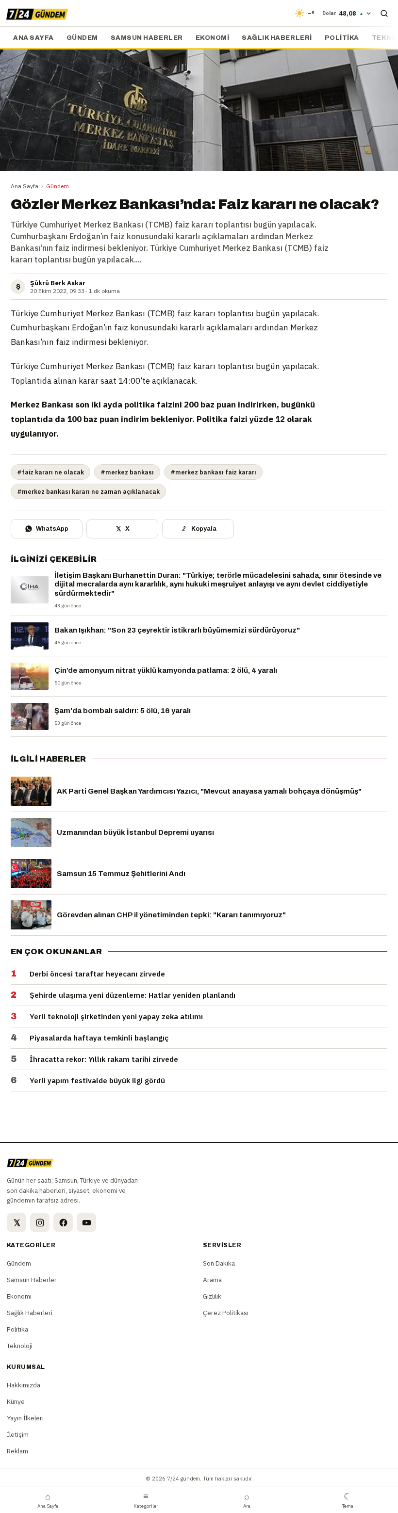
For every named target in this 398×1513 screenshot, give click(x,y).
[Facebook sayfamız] (63, 1222)
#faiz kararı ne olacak (50, 472)
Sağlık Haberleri (277, 37)
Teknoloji (20, 1345)
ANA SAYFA (33, 37)
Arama (212, 1279)
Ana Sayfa (24, 186)
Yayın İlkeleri (25, 1418)
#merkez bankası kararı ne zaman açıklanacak (88, 491)
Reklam (17, 1451)
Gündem (82, 37)
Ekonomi (213, 37)
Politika (342, 37)
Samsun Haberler (147, 37)
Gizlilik (212, 1296)
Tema (347, 1500)
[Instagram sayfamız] (40, 1222)
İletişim (18, 1434)
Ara (246, 1500)
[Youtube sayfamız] (86, 1222)
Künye (16, 1401)
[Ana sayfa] (37, 13)
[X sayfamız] (16, 1222)
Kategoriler (145, 1500)
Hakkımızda (23, 1385)
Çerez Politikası (226, 1312)
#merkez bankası (127, 472)
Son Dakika (219, 1263)
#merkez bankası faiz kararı (213, 472)
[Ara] (384, 13)
